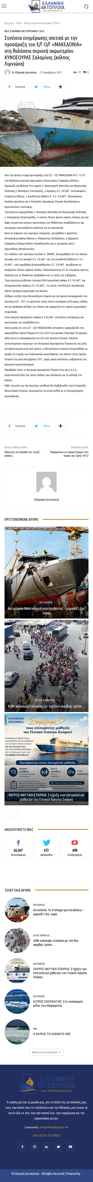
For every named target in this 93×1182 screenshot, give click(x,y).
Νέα (18, 23)
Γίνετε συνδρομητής (75, 840)
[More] (60, 86)
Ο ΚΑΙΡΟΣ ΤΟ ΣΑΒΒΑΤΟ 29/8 (51, 1034)
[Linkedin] (46, 1146)
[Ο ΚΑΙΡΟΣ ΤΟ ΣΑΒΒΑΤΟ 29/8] (17, 1031)
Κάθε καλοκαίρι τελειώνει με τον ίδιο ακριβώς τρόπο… (46, 706)
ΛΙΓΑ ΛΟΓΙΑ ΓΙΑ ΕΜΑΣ (46, 1135)
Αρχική (9, 23)
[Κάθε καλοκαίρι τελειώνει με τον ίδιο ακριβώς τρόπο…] (46, 666)
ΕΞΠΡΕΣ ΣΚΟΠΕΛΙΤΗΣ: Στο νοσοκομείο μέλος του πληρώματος (58, 1003)
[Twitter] (58, 1146)
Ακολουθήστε (46, 840)
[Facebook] (22, 1146)
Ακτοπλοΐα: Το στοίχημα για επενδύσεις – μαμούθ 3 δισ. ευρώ (46, 610)
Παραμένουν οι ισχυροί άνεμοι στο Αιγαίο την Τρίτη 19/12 (69, 453)
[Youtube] (70, 1146)
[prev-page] (7, 814)
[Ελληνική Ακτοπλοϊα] (8, 72)
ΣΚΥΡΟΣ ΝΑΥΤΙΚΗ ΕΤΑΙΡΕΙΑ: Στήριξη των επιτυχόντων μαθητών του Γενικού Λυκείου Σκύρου (46, 797)
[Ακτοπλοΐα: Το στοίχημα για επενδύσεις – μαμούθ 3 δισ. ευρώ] (46, 573)
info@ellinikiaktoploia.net (53, 1127)
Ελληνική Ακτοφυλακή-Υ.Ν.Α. (42, 23)
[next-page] (14, 814)
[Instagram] (34, 1146)
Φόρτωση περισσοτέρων (45, 1052)
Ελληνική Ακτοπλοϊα (26, 72)
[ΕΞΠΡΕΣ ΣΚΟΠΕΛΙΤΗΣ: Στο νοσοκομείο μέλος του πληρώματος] (17, 1001)
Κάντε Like (18, 840)
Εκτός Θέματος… (46, 700)
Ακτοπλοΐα (46, 602)
